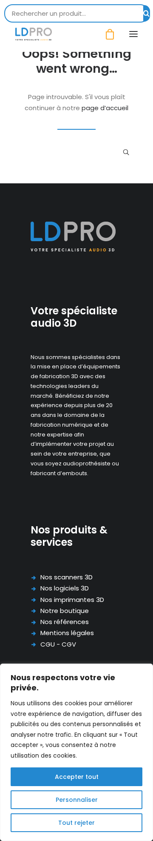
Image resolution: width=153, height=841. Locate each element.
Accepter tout (77, 777)
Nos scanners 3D (66, 577)
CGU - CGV (58, 644)
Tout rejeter (76, 822)
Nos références (64, 621)
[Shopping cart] (106, 34)
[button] (133, 34)
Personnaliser (77, 799)
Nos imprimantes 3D (72, 599)
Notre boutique (64, 610)
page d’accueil (105, 107)
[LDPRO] (33, 34)
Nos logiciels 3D (64, 588)
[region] (76, 752)
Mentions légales (67, 632)
